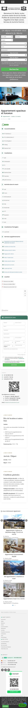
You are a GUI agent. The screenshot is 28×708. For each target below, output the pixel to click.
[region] (14, 300)
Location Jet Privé (8, 268)
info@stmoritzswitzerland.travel (12, 402)
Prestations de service (5, 632)
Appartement (6, 116)
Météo (2, 621)
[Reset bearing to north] (25, 295)
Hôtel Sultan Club (4, 648)
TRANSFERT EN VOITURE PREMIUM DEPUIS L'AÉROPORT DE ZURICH (13, 242)
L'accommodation (4, 626)
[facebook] (2, 670)
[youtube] (8, 670)
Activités (2, 630)
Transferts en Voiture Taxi (9, 246)
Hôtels (2, 624)
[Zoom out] (25, 293)
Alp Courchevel (4, 645)
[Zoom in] (25, 291)
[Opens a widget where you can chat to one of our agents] (22, 705)
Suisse (13, 116)
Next (26, 103)
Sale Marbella (3, 643)
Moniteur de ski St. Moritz (10, 250)
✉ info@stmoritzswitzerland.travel (8, 666)
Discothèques (3, 637)
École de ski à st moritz (9, 264)
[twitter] (5, 670)
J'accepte (5, 706)
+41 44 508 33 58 (11, 664)
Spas (2, 635)
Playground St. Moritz (9, 254)
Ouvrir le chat (14, 691)
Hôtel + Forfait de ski (8, 257)
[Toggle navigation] (25, 2)
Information (3, 619)
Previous (1, 103)
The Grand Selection (5, 641)
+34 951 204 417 (11, 660)
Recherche (14, 69)
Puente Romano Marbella (6, 646)
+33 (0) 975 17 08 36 (12, 662)
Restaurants (3, 628)
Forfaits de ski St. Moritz (9, 261)
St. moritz (18, 116)
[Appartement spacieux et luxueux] (14, 94)
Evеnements (3, 633)
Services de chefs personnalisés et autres (13, 272)
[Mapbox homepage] (5, 310)
